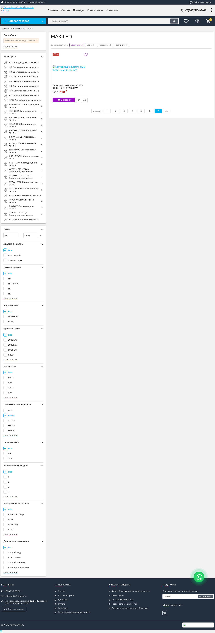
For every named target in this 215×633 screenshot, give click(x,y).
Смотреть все (10, 298)
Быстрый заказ (78, 100)
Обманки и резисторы (122, 599)
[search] (174, 21)
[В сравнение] (85, 100)
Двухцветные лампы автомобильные (130, 608)
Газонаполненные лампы (124, 604)
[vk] (164, 613)
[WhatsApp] (107, 631)
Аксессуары (118, 595)
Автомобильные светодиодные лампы (131, 591)
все (166, 111)
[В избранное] (86, 55)
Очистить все (10, 46)
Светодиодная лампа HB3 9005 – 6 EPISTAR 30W (68, 88)
